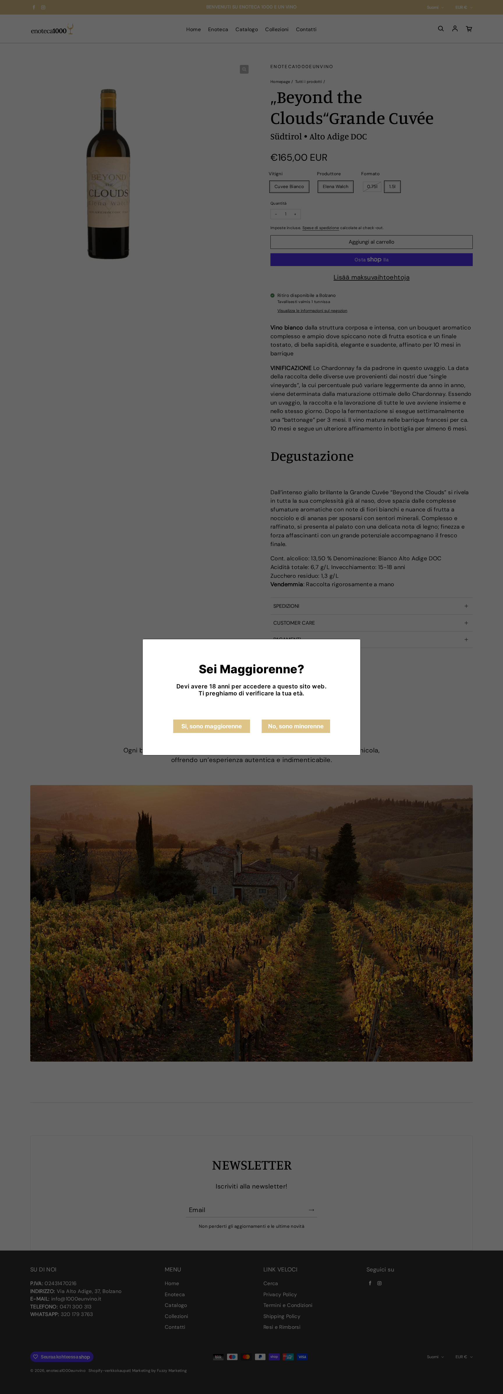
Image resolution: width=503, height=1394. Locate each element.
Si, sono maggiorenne (211, 726)
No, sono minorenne (296, 726)
